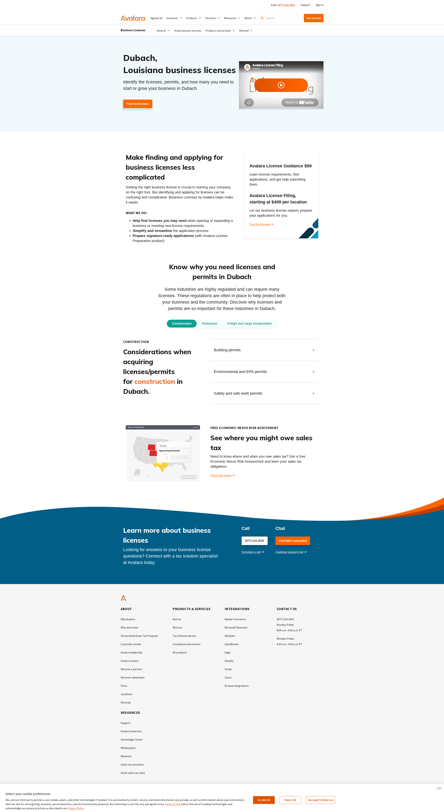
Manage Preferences (320, 800)
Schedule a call (251, 552)
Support (305, 5)
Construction (181, 323)
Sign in (319, 5)
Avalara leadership (131, 652)
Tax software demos (184, 635)
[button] (174, 18)
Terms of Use (172, 804)
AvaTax (177, 619)
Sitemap (126, 702)
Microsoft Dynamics (236, 627)
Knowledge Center (132, 739)
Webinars (126, 756)
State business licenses (187, 30)
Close (439, 788)
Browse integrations (237, 685)
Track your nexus (220, 475)
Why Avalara (128, 619)
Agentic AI (157, 18)
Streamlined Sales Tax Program (139, 635)
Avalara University (131, 731)
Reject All (290, 800)
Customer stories (131, 644)
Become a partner (131, 669)
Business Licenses (133, 30)
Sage (227, 652)
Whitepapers (128, 748)
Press (124, 685)
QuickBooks (231, 644)
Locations (126, 694)
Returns (177, 627)
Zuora (228, 677)
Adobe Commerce (235, 619)
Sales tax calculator (132, 764)
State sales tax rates (133, 773)
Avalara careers (130, 660)
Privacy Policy (76, 808)
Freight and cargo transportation (250, 323)
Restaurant (209, 323)
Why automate (129, 627)
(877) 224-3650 (286, 5)
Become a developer (133, 677)
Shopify (229, 660)
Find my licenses (138, 103)
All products (180, 652)
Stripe (228, 669)
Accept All (264, 800)
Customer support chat (289, 552)
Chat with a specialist (293, 540)
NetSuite (230, 635)
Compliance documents (186, 644)
